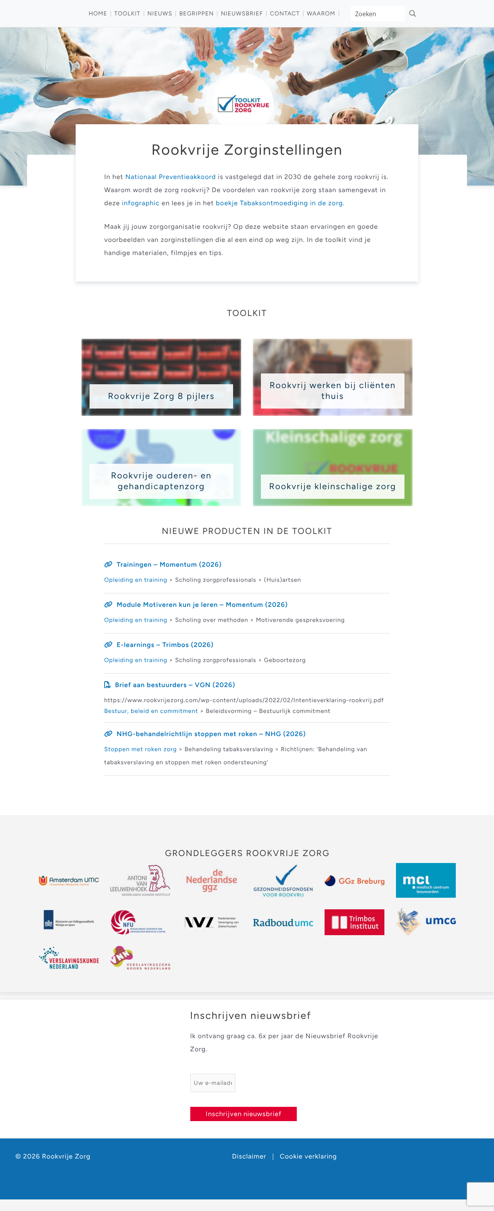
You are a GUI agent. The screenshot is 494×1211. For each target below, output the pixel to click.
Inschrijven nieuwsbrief (243, 1114)
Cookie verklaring (308, 1157)
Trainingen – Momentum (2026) (169, 565)
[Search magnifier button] (412, 13)
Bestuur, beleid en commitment (151, 710)
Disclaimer (249, 1157)
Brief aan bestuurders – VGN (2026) (175, 685)
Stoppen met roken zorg (140, 749)
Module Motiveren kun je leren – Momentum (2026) (202, 605)
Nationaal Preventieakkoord (170, 177)
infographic (142, 203)
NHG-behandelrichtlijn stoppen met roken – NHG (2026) (211, 734)
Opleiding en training (135, 579)
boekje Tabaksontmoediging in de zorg (279, 203)
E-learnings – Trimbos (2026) (165, 645)
